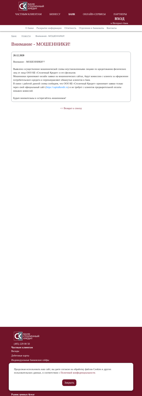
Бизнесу (55, 14)
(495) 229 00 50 (22, 344)
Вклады (15, 351)
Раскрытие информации (49, 28)
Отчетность (70, 28)
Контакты (112, 28)
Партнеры (120, 14)
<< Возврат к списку (71, 108)
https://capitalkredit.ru (57, 87)
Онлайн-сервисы (94, 14)
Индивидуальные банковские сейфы (30, 360)
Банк (72, 14)
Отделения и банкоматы (91, 28)
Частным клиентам (28, 14)
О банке (29, 28)
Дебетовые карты (20, 355)
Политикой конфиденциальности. (78, 372)
